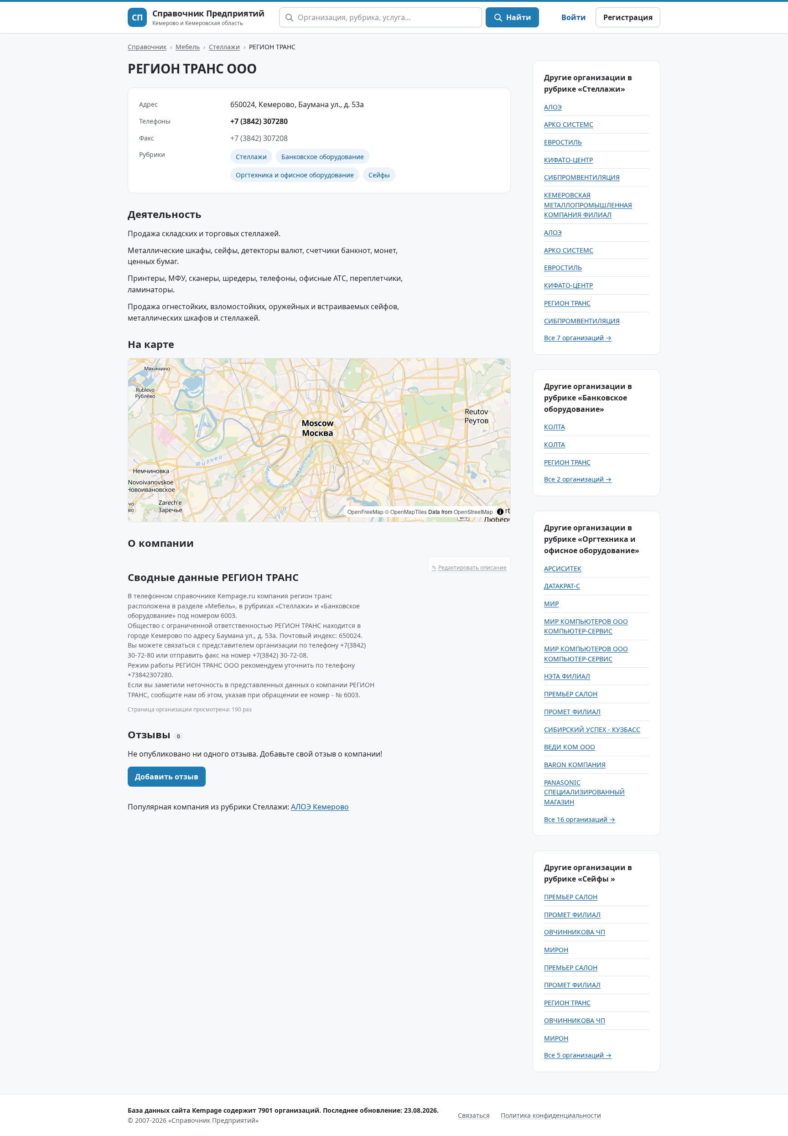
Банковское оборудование (322, 156)
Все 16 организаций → (579, 819)
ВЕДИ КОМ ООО (569, 746)
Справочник (147, 46)
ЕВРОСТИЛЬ (563, 142)
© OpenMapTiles (406, 511)
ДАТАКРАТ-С (562, 585)
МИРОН (556, 949)
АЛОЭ (553, 107)
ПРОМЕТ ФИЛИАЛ (572, 711)
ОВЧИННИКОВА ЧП (574, 932)
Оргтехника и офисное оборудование (295, 175)
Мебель (188, 46)
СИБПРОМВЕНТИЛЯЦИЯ (582, 177)
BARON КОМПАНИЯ (575, 764)
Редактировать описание (469, 567)
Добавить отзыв (166, 777)
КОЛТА (554, 426)
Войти (573, 17)
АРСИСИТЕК (562, 568)
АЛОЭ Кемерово (320, 807)
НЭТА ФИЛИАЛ (567, 676)
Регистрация (628, 17)
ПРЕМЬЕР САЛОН (570, 694)
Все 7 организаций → (578, 337)
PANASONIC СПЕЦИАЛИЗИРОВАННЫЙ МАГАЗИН (584, 792)
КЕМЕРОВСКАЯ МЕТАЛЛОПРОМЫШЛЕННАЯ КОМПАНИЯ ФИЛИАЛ (588, 205)
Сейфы (379, 175)
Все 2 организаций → (578, 479)
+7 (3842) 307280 (259, 121)
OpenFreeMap (365, 511)
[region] (319, 440)
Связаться (474, 1115)
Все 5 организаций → (578, 1055)
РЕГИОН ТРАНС (567, 303)
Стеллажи (224, 46)
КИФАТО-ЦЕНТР (568, 160)
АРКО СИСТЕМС (568, 124)
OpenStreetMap (473, 511)
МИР (551, 603)
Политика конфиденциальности (551, 1115)
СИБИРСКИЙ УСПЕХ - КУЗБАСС (592, 729)
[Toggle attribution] (500, 511)
